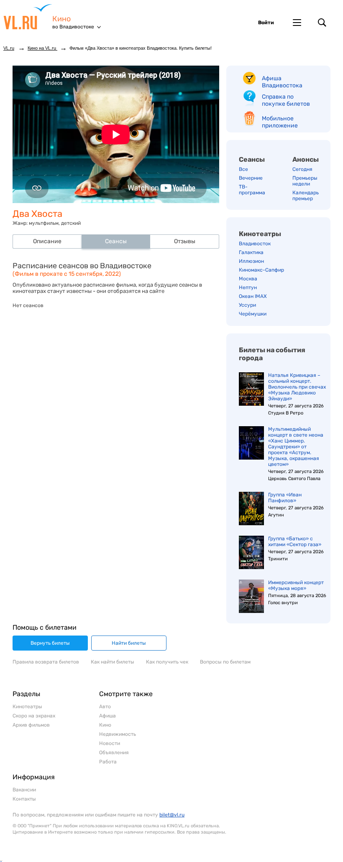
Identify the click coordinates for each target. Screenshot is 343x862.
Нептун (248, 287)
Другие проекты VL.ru (297, 22)
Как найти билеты (112, 662)
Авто (105, 706)
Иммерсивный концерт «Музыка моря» (296, 585)
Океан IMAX (253, 296)
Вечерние (251, 178)
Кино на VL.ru (42, 48)
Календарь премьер (305, 195)
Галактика (251, 252)
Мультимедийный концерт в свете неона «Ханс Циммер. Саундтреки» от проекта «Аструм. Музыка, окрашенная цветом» (295, 446)
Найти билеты (129, 643)
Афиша (107, 716)
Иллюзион (251, 261)
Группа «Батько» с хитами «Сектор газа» (294, 541)
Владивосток (255, 244)
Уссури (247, 305)
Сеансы (252, 159)
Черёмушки (252, 314)
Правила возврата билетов (46, 662)
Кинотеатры (260, 234)
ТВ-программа (252, 190)
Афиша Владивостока (282, 82)
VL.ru (27, 16)
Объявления (114, 752)
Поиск (322, 22)
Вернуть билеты (50, 643)
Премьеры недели (304, 181)
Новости (109, 743)
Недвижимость (117, 734)
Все (243, 169)
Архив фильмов (31, 725)
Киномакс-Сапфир (261, 270)
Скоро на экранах (34, 716)
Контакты (24, 799)
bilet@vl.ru (171, 815)
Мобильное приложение (280, 122)
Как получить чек (167, 662)
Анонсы (305, 159)
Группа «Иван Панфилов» (285, 497)
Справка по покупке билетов (286, 100)
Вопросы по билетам (225, 662)
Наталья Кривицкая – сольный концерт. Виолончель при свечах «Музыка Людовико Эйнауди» (297, 387)
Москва (248, 279)
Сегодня (302, 169)
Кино (61, 19)
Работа (108, 762)
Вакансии (24, 790)
